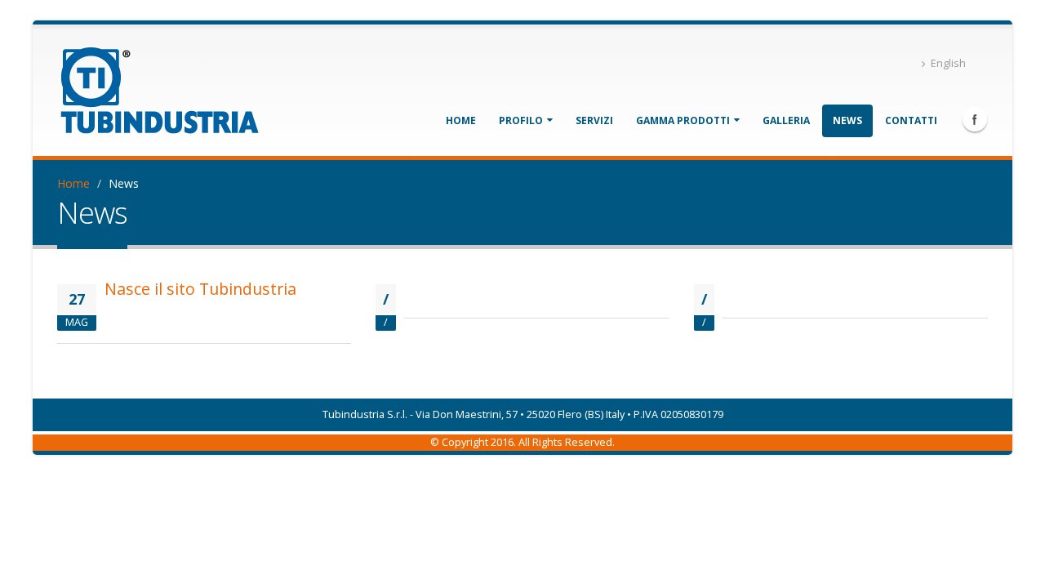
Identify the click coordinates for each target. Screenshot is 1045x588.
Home (461, 120)
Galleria (786, 120)
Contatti (911, 120)
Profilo (522, 120)
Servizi (594, 120)
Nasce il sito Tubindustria (200, 289)
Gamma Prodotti (684, 120)
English (948, 63)
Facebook (975, 119)
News (847, 120)
